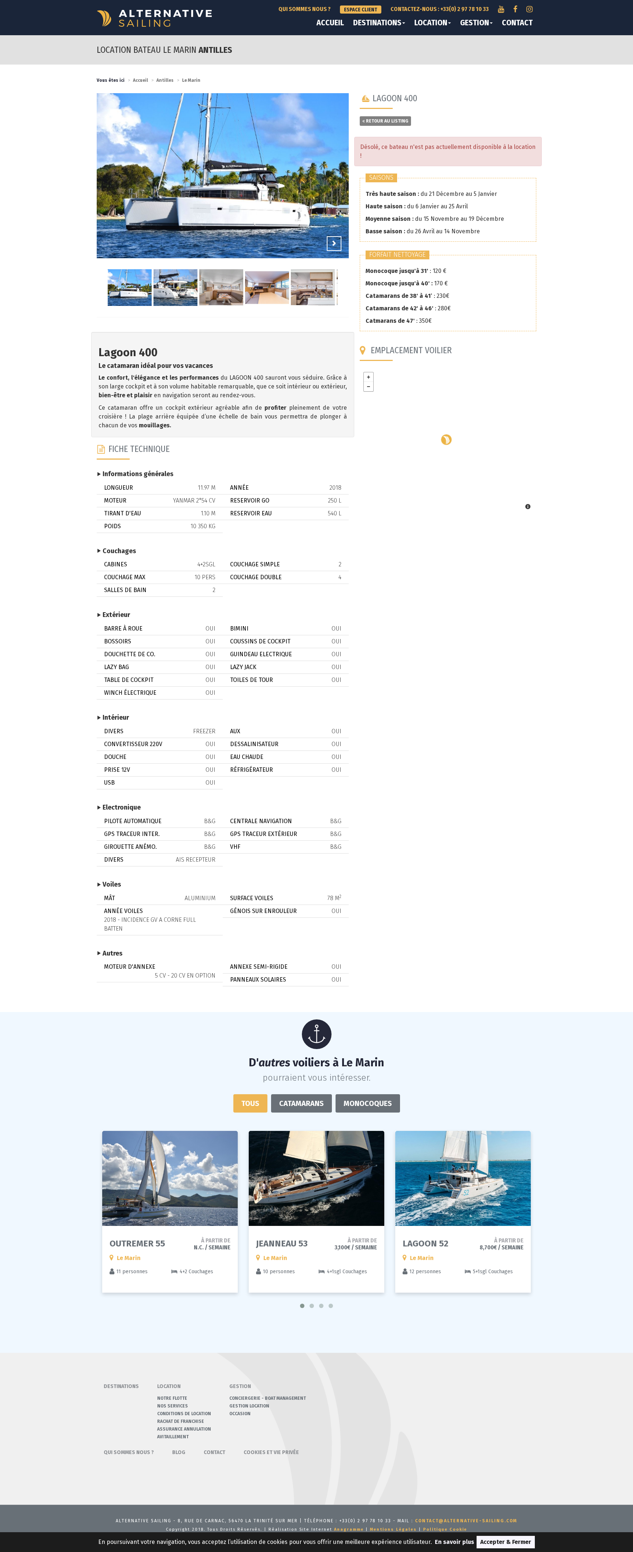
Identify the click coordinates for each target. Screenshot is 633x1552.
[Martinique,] (446, 439)
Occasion (240, 1413)
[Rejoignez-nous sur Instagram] (529, 9)
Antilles (165, 80)
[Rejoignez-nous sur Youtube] (501, 9)
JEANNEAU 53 (282, 1243)
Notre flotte (172, 1398)
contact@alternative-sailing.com (466, 1520)
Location (430, 22)
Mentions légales (393, 1529)
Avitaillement (173, 1436)
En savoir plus (454, 1541)
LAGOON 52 (425, 1243)
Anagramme (349, 1529)
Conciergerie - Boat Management (267, 1398)
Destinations (377, 22)
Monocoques (368, 1103)
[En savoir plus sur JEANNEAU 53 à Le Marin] (316, 1178)
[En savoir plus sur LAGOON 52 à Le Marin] (463, 1178)
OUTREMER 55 (137, 1243)
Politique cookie (445, 1529)
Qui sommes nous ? (304, 9)
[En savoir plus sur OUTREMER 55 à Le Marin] (170, 1178)
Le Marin (191, 80)
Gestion (474, 22)
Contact (517, 22)
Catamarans (301, 1103)
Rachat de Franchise (180, 1421)
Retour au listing (386, 121)
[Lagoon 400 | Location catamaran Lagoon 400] (223, 181)
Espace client (360, 10)
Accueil (330, 22)
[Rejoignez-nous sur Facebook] (515, 9)
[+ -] (448, 441)
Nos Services (172, 1406)
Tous (250, 1103)
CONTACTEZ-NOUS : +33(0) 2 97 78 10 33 (439, 9)
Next (334, 243)
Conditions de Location (184, 1413)
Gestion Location (249, 1406)
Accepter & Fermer (505, 1541)
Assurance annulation (184, 1429)
